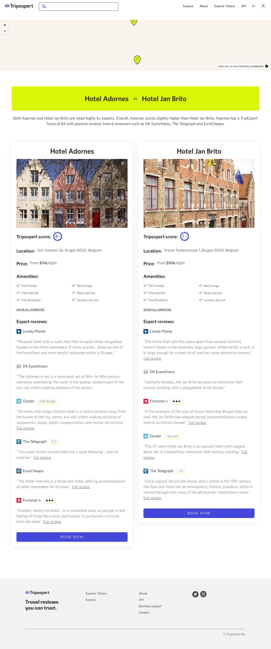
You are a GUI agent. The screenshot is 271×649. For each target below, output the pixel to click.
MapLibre (224, 66)
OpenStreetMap (241, 66)
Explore (188, 6)
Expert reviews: (31, 321)
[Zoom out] (5, 31)
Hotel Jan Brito (199, 151)
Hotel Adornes (72, 151)
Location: (25, 251)
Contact (144, 612)
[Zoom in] (5, 25)
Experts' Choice (224, 6)
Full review (25, 428)
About (204, 6)
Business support (150, 606)
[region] (135, 45)
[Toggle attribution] (266, 66)
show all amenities (30, 309)
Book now (72, 537)
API (243, 6)
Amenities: (27, 276)
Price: (22, 263)
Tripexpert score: (33, 236)
